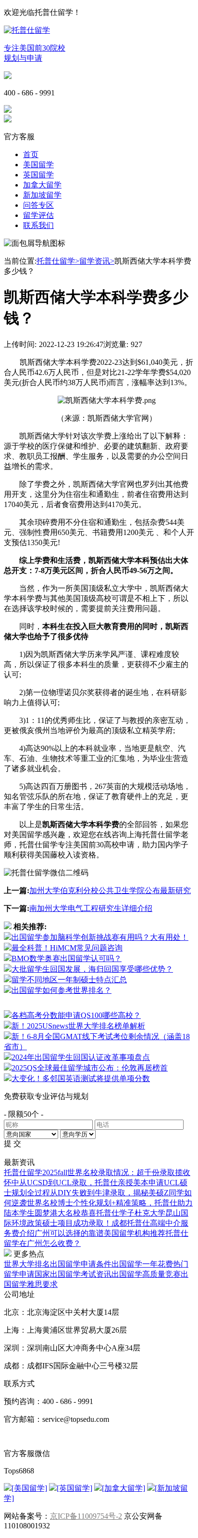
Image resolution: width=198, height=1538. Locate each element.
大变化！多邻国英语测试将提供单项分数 (81, 1078)
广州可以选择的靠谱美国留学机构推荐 (100, 1233)
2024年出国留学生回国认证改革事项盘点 (81, 1057)
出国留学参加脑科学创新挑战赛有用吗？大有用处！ (100, 937)
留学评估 (38, 215)
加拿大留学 (42, 185)
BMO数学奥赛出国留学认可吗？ (67, 958)
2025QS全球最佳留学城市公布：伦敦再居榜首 (90, 1068)
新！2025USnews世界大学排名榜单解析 (78, 1026)
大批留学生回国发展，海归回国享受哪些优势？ (92, 969)
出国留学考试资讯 (80, 1274)
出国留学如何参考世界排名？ (61, 990)
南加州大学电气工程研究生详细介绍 (90, 908)
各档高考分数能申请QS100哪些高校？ (76, 1015)
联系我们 (38, 225)
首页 (30, 154)
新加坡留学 (42, 195)
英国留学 (38, 175)
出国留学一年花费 (142, 1264)
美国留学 (38, 164)
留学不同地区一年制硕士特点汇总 (69, 980)
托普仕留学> (58, 261)
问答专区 (38, 205)
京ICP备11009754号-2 (86, 1516)
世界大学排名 (27, 1264)
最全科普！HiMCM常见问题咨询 (67, 948)
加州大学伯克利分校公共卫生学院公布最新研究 (110, 890)
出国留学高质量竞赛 (146, 1274)
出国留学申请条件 (80, 1264)
